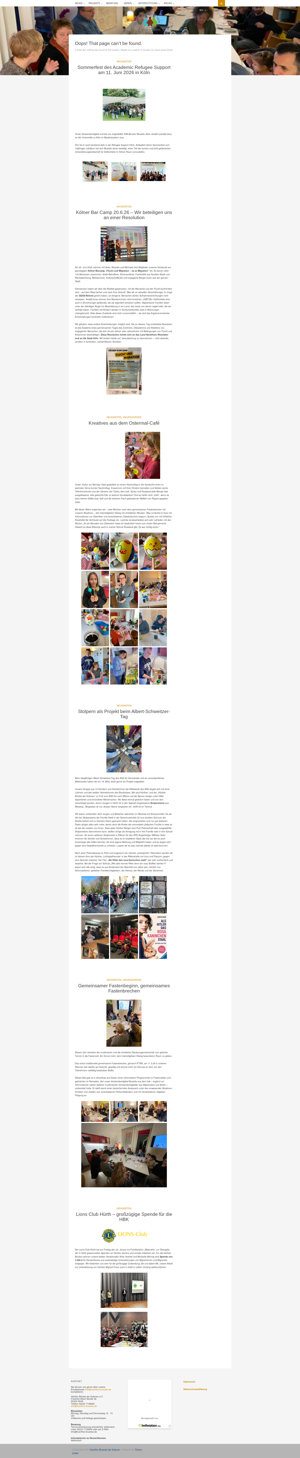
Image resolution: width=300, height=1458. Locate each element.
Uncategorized (132, 417)
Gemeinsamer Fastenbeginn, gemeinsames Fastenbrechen (124, 988)
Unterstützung (148, 3)
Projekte (94, 3)
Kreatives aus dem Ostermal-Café (124, 423)
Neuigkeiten (124, 61)
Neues (78, 3)
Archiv (168, 3)
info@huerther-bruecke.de (98, 1389)
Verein (128, 3)
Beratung (112, 3)
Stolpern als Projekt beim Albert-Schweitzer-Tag (124, 714)
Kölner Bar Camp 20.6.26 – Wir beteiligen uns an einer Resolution (124, 215)
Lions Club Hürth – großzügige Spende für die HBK (124, 1217)
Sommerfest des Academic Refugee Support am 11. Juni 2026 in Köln (124, 70)
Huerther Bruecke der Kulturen (105, 1449)
